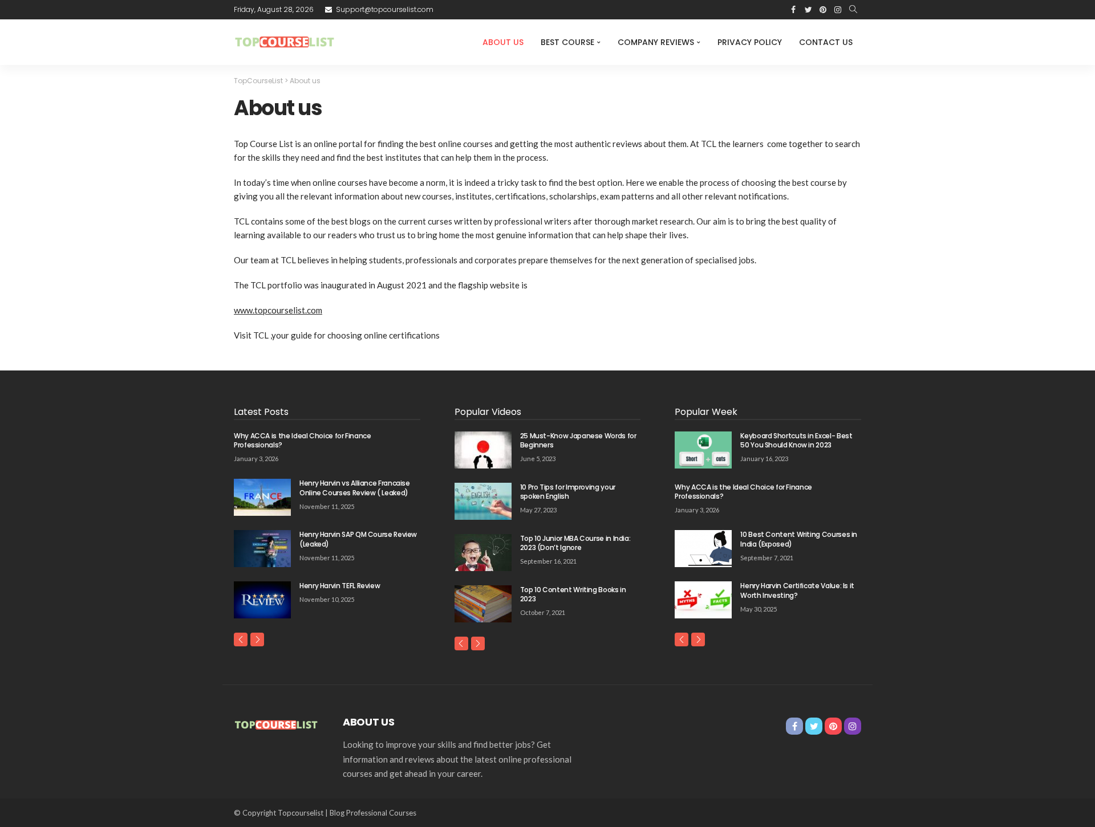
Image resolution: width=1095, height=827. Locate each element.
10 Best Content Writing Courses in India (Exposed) (798, 539)
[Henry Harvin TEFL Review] (262, 599)
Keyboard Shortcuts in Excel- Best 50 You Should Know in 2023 (796, 440)
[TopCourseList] (285, 42)
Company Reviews (656, 42)
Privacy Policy (749, 42)
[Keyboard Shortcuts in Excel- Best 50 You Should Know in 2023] (703, 450)
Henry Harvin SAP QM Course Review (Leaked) (358, 539)
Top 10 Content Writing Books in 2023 (573, 594)
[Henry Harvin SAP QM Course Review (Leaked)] (262, 548)
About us (503, 42)
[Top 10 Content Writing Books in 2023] (483, 603)
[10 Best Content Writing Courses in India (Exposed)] (703, 548)
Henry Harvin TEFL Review (339, 585)
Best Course (567, 42)
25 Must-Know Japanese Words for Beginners (578, 440)
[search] (853, 9)
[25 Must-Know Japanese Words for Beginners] (483, 450)
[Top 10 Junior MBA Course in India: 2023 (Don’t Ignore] (483, 552)
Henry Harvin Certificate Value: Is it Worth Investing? (797, 590)
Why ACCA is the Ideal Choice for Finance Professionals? (302, 440)
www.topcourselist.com (278, 310)
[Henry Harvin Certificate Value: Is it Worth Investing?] (703, 599)
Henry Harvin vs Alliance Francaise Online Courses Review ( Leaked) (354, 488)
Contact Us (826, 42)
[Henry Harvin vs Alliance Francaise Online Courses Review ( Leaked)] (262, 497)
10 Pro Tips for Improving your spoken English (567, 492)
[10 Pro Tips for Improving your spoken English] (483, 501)
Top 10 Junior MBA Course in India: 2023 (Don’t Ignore (575, 543)
